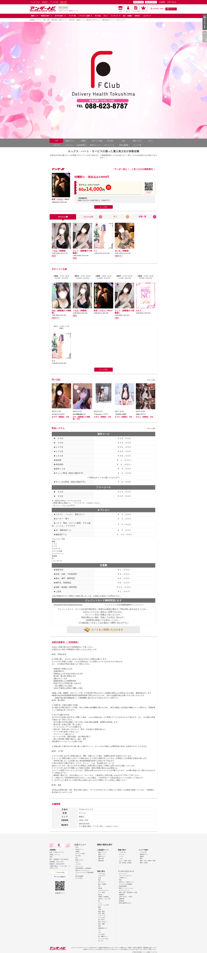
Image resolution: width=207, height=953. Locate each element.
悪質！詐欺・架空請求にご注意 (128, 892)
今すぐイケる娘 (97, 141)
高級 (99, 907)
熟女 (99, 880)
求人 (123, 141)
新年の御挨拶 (123, 145)
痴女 (99, 926)
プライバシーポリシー (125, 875)
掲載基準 (121, 894)
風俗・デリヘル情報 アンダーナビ (148, 952)
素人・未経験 (102, 884)
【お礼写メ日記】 (121, 414)
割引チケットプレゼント (97, 145)
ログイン (172, 9)
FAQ (120, 880)
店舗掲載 (162, 2)
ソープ (121, 856)
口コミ (106, 16)
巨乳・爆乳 (101, 913)
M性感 (100, 888)
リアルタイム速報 (84, 16)
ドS (99, 930)
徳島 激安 (101, 860)
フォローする (60, 872)
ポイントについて (124, 890)
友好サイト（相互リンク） (127, 882)
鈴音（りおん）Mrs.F (60, 199)
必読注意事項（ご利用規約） (83, 145)
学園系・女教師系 (103, 896)
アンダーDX (54, 2)
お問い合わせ (171, 2)
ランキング (143, 11)
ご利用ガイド (123, 878)
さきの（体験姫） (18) (102, 417)
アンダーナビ (35, 2)
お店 (120, 11)
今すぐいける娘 (80, 853)
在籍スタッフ (69, 141)
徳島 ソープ (101, 854)
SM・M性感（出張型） (125, 863)
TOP (56, 141)
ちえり (139, 310)
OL (99, 901)
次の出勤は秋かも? (79, 414)
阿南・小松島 (144, 863)
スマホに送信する (60, 877)
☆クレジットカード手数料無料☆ (110, 145)
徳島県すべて (144, 854)
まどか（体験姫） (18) (123, 417)
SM (99, 886)
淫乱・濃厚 (101, 924)
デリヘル (121, 854)
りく (96, 251)
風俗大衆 (63, 2)
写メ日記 (98, 16)
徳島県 (65, 8)
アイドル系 (101, 917)
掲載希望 (121, 898)
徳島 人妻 (101, 858)
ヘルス (121, 858)
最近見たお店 (138, 2)
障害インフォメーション (126, 888)
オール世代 (101, 934)
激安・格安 (101, 911)
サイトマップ (123, 873)
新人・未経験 (127, 16)
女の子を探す (59, 16)
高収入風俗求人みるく (125, 903)
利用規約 (121, 901)
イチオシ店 (122, 852)
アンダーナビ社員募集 (125, 884)
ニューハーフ (102, 915)
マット (100, 903)
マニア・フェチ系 (103, 905)
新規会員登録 (123, 886)
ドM (99, 932)
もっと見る (103, 207)
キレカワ (100, 940)
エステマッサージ (103, 890)
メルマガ (56, 145)
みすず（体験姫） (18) (60, 417)
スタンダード (102, 875)
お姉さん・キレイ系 (104, 898)
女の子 (128, 11)
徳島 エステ (101, 856)
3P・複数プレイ (103, 936)
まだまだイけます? (58, 414)
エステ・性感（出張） (125, 860)
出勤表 (83, 141)
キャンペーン (69, 145)
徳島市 (142, 856)
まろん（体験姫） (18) (144, 417)
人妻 (99, 878)
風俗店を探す (45, 16)
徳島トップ (34, 16)
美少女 (100, 894)
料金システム (137, 141)
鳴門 (141, 858)
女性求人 (45, 2)
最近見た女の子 (151, 2)
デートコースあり (103, 938)
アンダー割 (136, 11)
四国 (60, 8)
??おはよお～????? (101, 414)
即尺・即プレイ (102, 922)
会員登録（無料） (159, 8)
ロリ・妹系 (101, 892)
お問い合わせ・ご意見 (125, 896)
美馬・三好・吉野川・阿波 (147, 860)
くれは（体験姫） (59, 251)
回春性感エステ (102, 928)
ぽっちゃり (101, 882)
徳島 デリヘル (102, 852)
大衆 (99, 909)
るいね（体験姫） (122, 251)
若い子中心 (101, 919)
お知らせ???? (141, 414)
